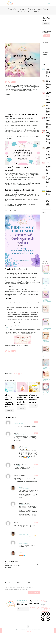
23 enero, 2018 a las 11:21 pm (19, 523)
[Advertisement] (14, 25)
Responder (36, 422)
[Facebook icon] (25, 631)
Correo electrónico (22, 582)
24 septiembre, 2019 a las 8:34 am (24, 504)
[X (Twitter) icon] (27, 631)
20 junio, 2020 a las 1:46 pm (23, 447)
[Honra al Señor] (55, 630)
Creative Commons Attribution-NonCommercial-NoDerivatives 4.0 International (46, 608)
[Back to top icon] (28, 626)
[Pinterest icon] (28, 631)
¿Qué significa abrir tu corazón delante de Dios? (9, 401)
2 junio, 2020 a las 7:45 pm (23, 553)
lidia (20, 487)
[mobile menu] (49, 3)
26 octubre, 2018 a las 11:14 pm (24, 488)
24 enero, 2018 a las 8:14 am (23, 534)
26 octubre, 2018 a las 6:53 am (19, 476)
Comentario (8, 567)
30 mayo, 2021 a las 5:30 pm (18, 423)
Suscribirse (46, 23)
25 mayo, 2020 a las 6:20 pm (23, 543)
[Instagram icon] (30, 631)
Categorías (44, 54)
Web (29, 582)
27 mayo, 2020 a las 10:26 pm (19, 465)
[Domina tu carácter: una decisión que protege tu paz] (1, 630)
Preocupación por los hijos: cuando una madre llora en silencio (22, 399)
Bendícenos (22, 609)
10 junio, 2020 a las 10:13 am (18, 434)
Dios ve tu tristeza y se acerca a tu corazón (34, 398)
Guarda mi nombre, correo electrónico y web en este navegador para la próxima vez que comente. (19, 588)
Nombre (7, 582)
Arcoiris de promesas (43, 600)
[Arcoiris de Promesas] (9, 3)
